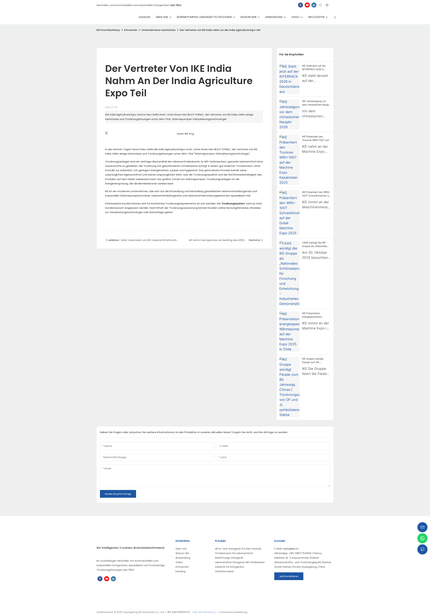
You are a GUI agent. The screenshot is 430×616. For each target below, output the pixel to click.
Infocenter (130, 30)
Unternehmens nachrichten (158, 30)
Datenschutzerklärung (233, 612)
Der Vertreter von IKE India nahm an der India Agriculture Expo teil (220, 30)
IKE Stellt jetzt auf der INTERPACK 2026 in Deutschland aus (314, 67)
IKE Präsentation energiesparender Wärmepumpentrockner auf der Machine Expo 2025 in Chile (315, 315)
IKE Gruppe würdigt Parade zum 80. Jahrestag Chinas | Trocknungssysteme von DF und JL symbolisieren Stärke (315, 360)
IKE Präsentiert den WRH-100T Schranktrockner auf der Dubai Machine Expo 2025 (316, 194)
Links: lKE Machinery (204, 612)
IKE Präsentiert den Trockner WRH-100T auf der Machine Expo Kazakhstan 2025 (315, 138)
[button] (335, 17)
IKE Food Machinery (108, 30)
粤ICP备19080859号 (178, 612)
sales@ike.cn (291, 548)
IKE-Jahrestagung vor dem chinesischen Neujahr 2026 (316, 103)
